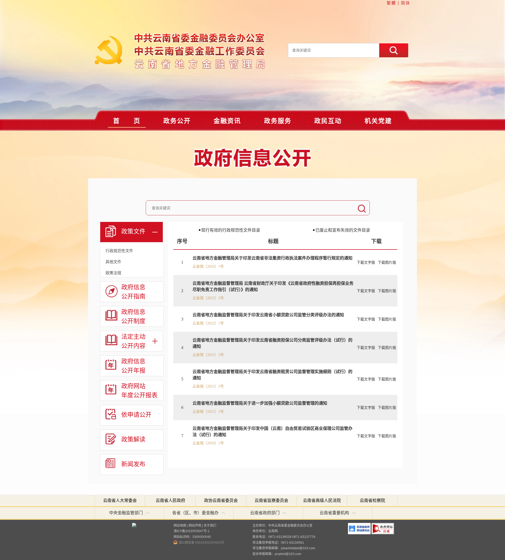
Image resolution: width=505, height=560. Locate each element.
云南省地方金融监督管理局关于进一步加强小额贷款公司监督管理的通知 (260, 403)
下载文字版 (366, 262)
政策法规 (113, 273)
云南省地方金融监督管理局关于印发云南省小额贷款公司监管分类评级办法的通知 (268, 315)
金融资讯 (227, 120)
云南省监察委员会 (271, 500)
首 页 (126, 120)
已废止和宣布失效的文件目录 (342, 230)
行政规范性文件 (119, 250)
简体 (405, 3)
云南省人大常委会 (120, 500)
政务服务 (277, 120)
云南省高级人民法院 (322, 500)
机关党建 (378, 120)
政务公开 (177, 120)
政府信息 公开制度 (133, 316)
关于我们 (210, 525)
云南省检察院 (372, 500)
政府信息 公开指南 (133, 291)
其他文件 (113, 261)
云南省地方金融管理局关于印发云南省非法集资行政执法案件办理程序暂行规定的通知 (272, 258)
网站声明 (195, 525)
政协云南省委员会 (221, 500)
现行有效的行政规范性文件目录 (230, 230)
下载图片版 (387, 262)
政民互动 (328, 120)
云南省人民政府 (170, 500)
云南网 (273, 531)
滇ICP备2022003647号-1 (192, 531)
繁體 (391, 3)
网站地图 (180, 525)
